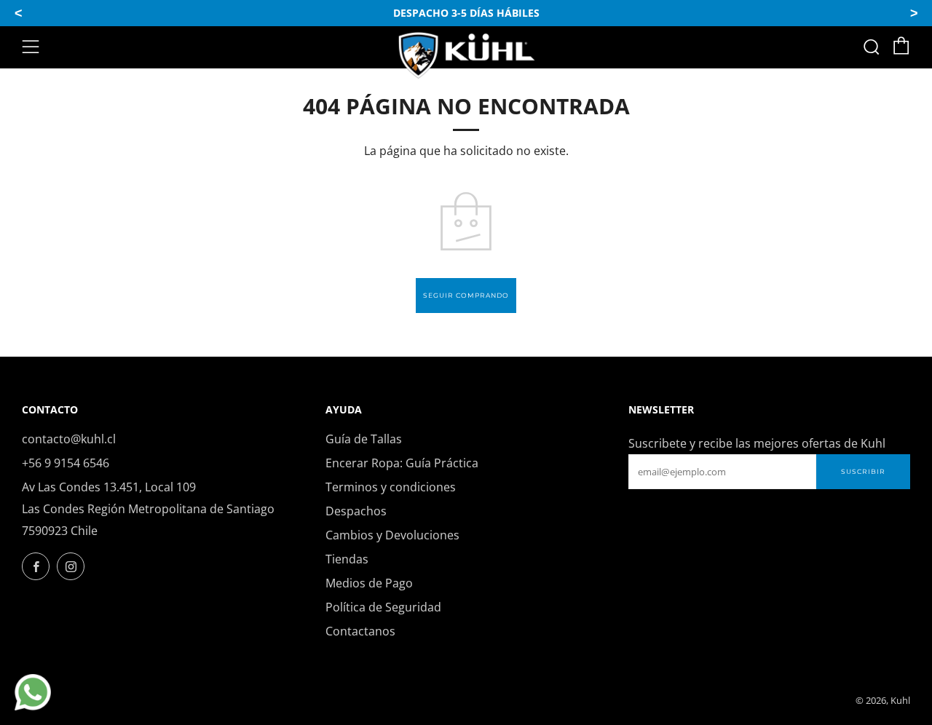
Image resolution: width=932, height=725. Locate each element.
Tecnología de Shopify (795, 700)
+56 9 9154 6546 (65, 463)
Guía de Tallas (363, 439)
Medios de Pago (369, 583)
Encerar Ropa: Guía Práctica (401, 463)
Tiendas (346, 559)
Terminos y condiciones (390, 487)
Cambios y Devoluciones (392, 535)
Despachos (356, 511)
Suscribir (863, 471)
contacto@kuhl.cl (69, 439)
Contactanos (360, 631)
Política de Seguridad (383, 607)
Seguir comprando (466, 295)
